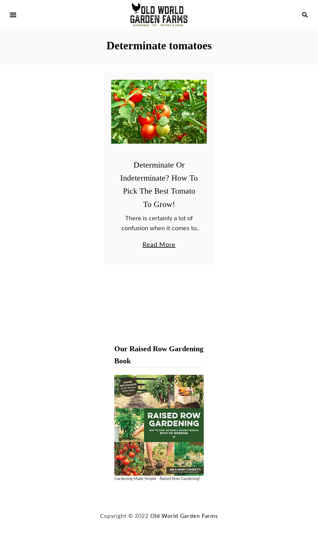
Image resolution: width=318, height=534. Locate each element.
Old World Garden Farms (184, 516)
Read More (159, 245)
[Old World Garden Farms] (159, 14)
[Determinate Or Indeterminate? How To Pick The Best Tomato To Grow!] (159, 112)
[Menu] (13, 15)
